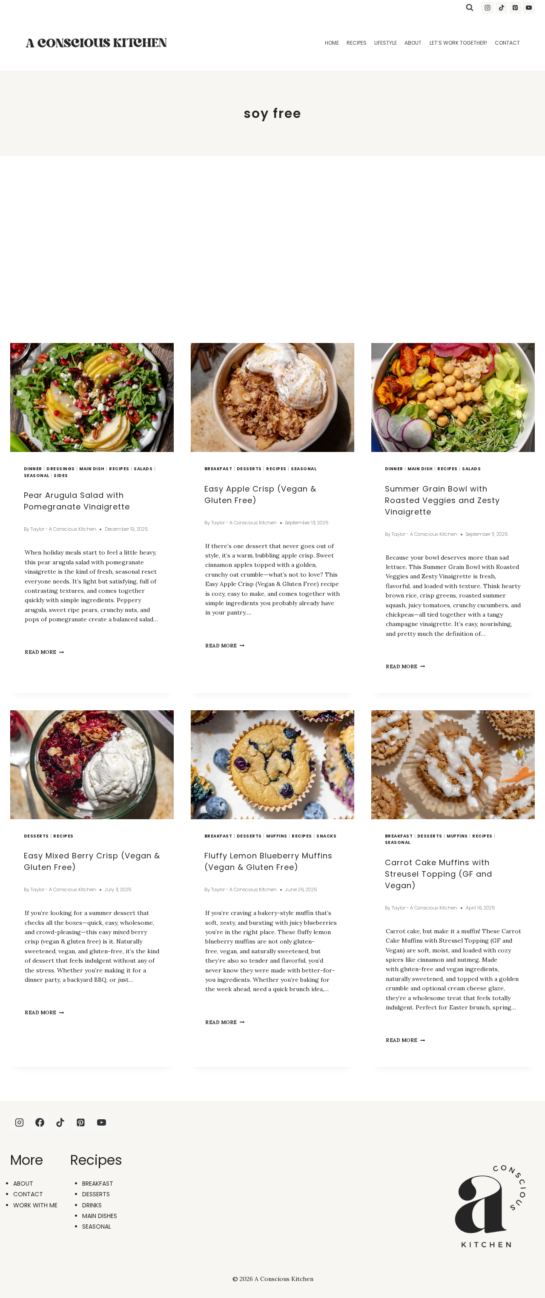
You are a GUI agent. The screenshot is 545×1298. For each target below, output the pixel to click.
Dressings (60, 469)
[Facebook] (40, 1123)
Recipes (357, 42)
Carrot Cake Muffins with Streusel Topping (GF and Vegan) (438, 874)
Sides (61, 475)
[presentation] (92, 397)
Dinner (33, 469)
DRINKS (92, 1205)
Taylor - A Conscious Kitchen (63, 529)
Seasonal (36, 475)
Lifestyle (385, 42)
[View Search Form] (469, 7)
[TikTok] (502, 8)
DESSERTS (96, 1194)
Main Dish (91, 469)
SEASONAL (96, 1226)
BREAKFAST (97, 1183)
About (413, 42)
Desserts (249, 469)
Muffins (276, 836)
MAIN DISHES (99, 1216)
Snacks (326, 836)
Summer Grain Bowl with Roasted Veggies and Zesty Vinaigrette (442, 500)
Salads (143, 469)
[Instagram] (487, 8)
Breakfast (218, 469)
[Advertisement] (272, 249)
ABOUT (23, 1183)
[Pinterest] (515, 8)
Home (332, 42)
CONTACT (28, 1194)
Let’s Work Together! (458, 42)
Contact (507, 42)
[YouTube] (529, 8)
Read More (44, 652)
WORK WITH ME (35, 1205)
